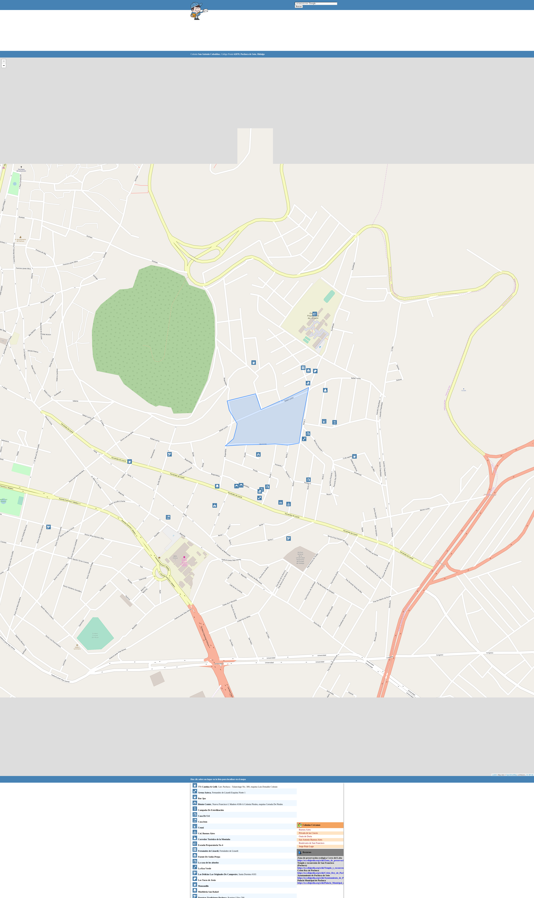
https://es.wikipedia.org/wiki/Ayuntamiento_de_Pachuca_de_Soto (328, 878)
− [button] (4, 65)
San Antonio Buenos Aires (310, 840)
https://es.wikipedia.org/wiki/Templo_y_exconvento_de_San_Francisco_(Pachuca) (335, 868)
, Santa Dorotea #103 (227, 874)
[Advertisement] (260, 30)
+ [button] (4, 61)
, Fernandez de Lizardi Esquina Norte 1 (221, 792)
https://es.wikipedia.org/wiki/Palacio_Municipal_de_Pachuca (325, 883)
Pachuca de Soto (248, 54)
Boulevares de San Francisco (311, 843)
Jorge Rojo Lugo (306, 846)
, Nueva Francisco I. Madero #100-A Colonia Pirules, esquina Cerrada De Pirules (240, 804)
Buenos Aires (305, 830)
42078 (236, 54)
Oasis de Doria (305, 836)
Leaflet (494, 775)
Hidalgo (261, 54)
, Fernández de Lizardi (218, 851)
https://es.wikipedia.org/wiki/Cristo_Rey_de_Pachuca (322, 873)
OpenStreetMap (511, 775)
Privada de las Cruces (308, 833)
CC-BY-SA (529, 775)
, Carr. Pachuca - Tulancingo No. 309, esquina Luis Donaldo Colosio (237, 787)
